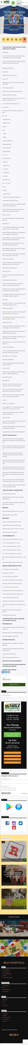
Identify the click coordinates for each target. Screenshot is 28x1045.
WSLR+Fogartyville (14, 963)
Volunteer (5, 1015)
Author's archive (14, 684)
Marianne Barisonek (6, 883)
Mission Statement (6, 970)
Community (5, 1005)
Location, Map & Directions (7, 977)
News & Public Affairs (7, 989)
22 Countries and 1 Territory (14, 925)
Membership (5, 1014)
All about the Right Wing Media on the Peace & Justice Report (14, 851)
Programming (14, 10)
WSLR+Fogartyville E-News (9, 788)
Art (3, 1003)
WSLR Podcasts (5, 991)
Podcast (3, 866)
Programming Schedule (7, 974)
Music (4, 988)
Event (3, 842)
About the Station (6, 972)
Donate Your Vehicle (6, 1017)
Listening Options (6, 986)
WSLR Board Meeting (14, 945)
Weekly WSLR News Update (10, 790)
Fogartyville (5, 1000)
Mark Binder (14, 28)
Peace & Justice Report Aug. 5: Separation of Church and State (14, 899)
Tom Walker (5, 859)
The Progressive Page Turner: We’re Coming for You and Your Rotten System (14, 875)
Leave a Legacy (6, 1019)
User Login (5, 1021)
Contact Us (5, 976)
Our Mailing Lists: (5, 786)
